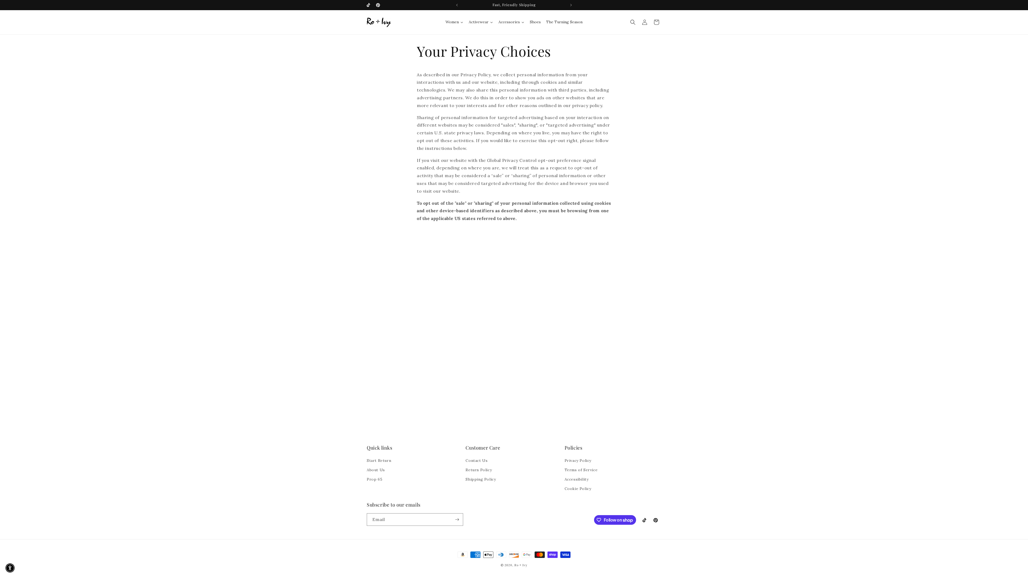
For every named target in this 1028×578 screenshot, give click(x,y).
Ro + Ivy (520, 565)
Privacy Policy (578, 460)
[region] (514, 5)
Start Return (379, 460)
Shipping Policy (481, 479)
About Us (376, 469)
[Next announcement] (571, 5)
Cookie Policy (578, 488)
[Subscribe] (457, 519)
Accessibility (577, 479)
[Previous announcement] (457, 5)
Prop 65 (374, 479)
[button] (633, 22)
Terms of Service (581, 469)
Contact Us (476, 460)
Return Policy (479, 469)
